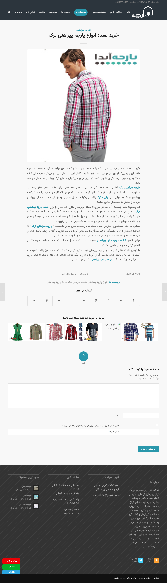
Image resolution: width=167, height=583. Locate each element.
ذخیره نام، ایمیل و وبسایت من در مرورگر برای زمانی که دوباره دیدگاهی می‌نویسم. (90, 425)
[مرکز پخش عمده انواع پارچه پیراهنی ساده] (149, 332)
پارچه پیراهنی (83, 30)
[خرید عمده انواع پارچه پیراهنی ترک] (83, 105)
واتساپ (11, 567)
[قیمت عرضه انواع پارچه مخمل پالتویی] (164, 292)
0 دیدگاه (84, 274)
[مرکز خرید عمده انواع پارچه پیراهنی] (74, 332)
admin (66, 274)
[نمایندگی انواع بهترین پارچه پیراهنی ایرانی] (36, 332)
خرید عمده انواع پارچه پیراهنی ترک (83, 36)
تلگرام (12, 572)
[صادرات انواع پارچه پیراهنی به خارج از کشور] (55, 332)
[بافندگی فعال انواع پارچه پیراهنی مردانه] (93, 332)
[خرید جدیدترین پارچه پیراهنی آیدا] (130, 332)
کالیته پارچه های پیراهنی (111, 240)
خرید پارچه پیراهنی (57, 282)
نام (118, 415)
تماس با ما (12, 561)
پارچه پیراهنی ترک (42, 226)
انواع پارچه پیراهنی (98, 282)
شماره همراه (114, 431)
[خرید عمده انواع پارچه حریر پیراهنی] (17, 332)
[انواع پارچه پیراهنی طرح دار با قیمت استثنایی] (111, 332)
